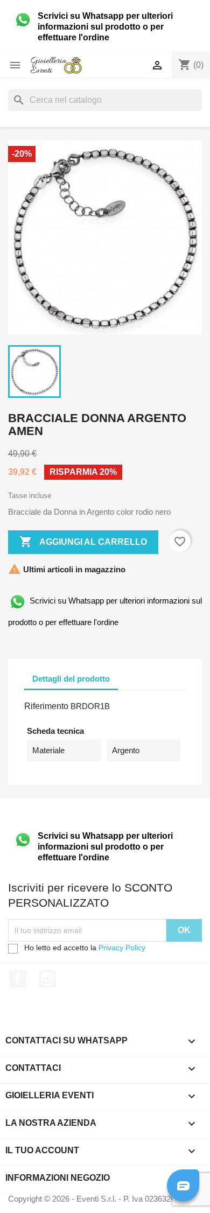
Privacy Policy (122, 947)
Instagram (47, 978)
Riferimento (46, 706)
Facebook (17, 978)
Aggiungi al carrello (83, 541)
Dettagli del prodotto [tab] (71, 678)
